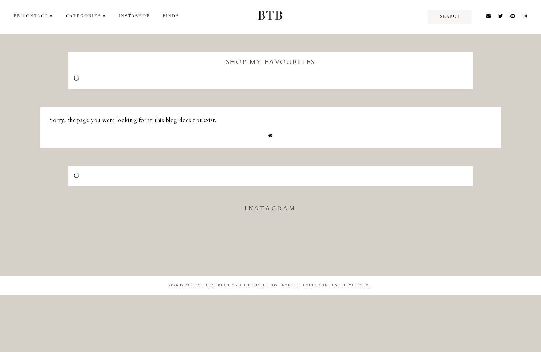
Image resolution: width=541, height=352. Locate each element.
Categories (83, 16)
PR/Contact (31, 16)
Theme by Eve (355, 285)
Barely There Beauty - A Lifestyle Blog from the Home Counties (261, 285)
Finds (171, 16)
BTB (270, 16)
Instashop (134, 16)
